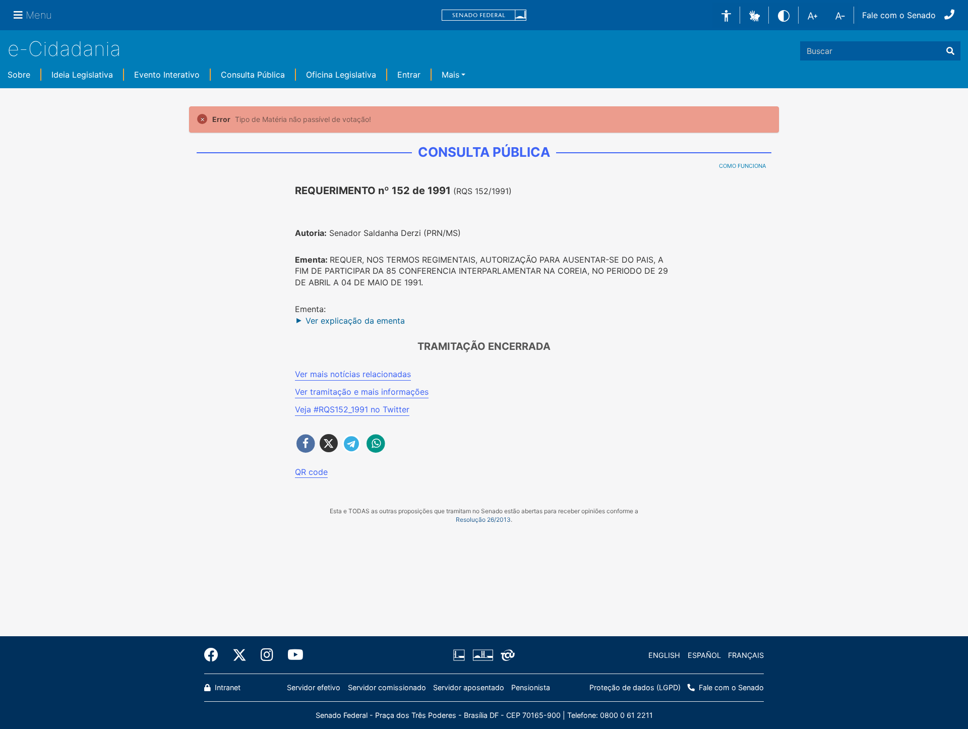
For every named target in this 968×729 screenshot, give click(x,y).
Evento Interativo (167, 75)
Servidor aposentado (468, 687)
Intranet (226, 687)
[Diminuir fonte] (840, 15)
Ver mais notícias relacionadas (353, 374)
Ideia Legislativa (82, 75)
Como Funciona (742, 165)
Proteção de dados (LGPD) (635, 687)
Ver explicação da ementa (355, 321)
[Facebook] (214, 654)
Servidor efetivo (313, 687)
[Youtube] (292, 654)
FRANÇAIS (746, 655)
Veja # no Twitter (352, 409)
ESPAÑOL (704, 655)
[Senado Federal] (484, 15)
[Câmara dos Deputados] (460, 655)
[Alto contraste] (784, 15)
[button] (754, 15)
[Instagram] (267, 654)
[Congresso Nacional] (482, 655)
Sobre (19, 75)
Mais (450, 75)
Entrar (408, 75)
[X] (239, 654)
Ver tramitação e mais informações (362, 392)
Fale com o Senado (899, 15)
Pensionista (530, 687)
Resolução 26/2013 (483, 519)
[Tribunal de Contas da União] (506, 655)
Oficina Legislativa (341, 75)
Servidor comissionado (387, 687)
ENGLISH (664, 655)
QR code (311, 472)
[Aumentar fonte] (812, 15)
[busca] (950, 51)
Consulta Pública (253, 75)
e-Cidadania (64, 48)
